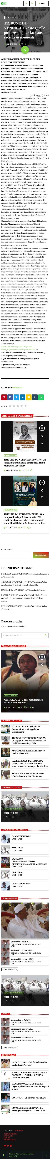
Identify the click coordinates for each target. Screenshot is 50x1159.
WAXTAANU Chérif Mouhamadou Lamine (23, 860)
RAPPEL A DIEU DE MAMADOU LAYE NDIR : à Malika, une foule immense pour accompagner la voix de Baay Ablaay (24, 598)
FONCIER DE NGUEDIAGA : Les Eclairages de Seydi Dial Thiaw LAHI (28, 1109)
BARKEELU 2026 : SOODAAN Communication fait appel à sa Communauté (26, 729)
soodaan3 (17, 388)
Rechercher (7, 550)
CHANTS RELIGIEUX (14, 809)
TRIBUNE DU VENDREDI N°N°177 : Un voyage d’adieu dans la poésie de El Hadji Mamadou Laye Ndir (25, 462)
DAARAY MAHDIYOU (21, 836)
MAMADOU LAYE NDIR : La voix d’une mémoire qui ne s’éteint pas (28, 774)
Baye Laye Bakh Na (18, 347)
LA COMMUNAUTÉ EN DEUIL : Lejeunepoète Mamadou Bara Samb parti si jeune (30, 1086)
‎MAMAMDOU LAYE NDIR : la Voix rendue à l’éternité (23, 590)
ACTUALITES (11, 456)
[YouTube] (5, 1146)
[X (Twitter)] (8, 1146)
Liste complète (9, 969)
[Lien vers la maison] (4, 3)
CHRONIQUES (12, 17)
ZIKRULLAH (11, 813)
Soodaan (19, 1130)
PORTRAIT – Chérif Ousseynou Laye (29, 1098)
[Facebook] (11, 1146)
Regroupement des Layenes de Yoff (21, 350)
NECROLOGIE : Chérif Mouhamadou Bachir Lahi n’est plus (23, 701)
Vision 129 (5, 347)
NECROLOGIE (11, 696)
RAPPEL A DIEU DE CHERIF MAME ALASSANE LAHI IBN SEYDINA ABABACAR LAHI (29, 1075)
